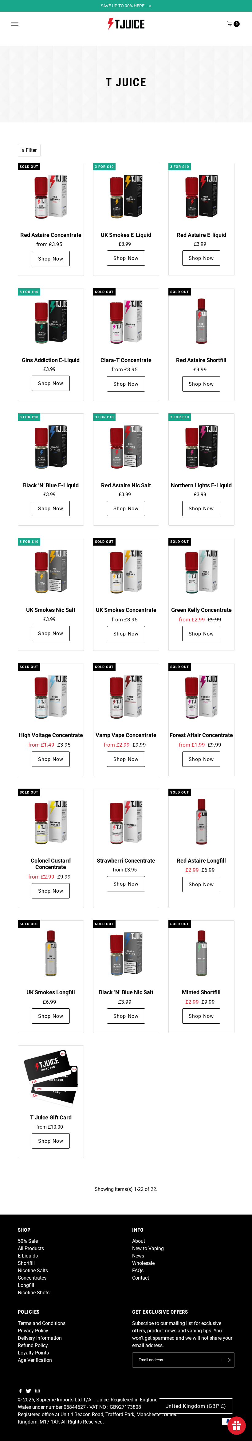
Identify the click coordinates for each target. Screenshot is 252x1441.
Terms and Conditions (41, 1323)
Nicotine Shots (33, 1293)
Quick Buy (51, 195)
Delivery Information (40, 1338)
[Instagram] (37, 1391)
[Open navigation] (15, 24)
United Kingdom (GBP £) (195, 1406)
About (138, 1241)
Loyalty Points (33, 1353)
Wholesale (143, 1263)
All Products (31, 1248)
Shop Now (51, 259)
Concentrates (32, 1278)
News (138, 1256)
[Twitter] (28, 1391)
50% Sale (28, 1241)
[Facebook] (20, 1391)
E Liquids (28, 1256)
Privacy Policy (33, 1331)
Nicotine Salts (33, 1270)
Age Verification (35, 1360)
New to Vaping (148, 1248)
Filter (31, 150)
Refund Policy (33, 1345)
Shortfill (26, 1263)
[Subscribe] (226, 1360)
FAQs (138, 1270)
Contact (140, 1278)
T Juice (100, 1400)
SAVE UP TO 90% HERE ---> (126, 5)
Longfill (26, 1285)
